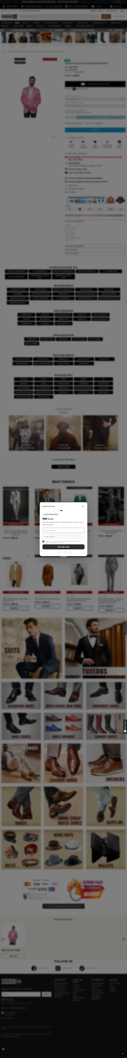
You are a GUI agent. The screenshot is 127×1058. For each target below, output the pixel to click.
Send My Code (63, 547)
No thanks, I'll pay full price (63, 552)
